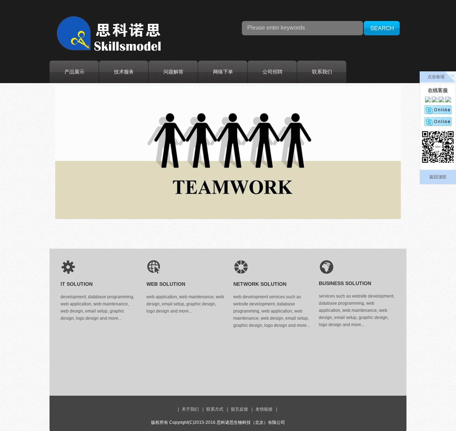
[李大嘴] (438, 123)
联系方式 (214, 409)
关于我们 (190, 409)
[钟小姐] (428, 101)
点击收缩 (436, 76)
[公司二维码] (438, 148)
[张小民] (441, 101)
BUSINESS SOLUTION (345, 283)
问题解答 (173, 72)
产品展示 (74, 72)
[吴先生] (434, 101)
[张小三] (448, 101)
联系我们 (322, 72)
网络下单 (223, 72)
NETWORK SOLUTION (259, 284)
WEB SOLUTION (165, 284)
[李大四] (438, 111)
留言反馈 (239, 409)
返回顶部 (437, 176)
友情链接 (264, 409)
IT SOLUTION (77, 284)
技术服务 (124, 72)
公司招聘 (273, 72)
